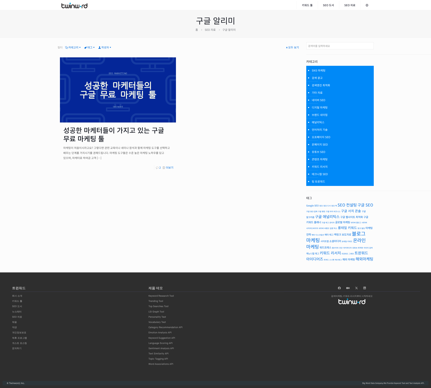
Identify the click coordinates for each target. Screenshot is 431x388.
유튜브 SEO (318, 152)
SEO (321, 205)
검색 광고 (317, 78)
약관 (14, 327)
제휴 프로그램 (19, 338)
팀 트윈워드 (318, 181)
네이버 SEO (318, 100)
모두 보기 (293, 47)
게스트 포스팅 (19, 343)
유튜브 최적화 (357, 247)
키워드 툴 (17, 301)
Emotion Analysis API (160, 332)
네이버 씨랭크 (324, 228)
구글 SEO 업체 (311, 211)
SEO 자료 (210, 30)
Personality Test (157, 317)
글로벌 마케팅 (342, 222)
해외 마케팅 (348, 259)
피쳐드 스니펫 (329, 259)
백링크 (337, 234)
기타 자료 (317, 93)
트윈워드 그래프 (348, 253)
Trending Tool (155, 301)
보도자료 (346, 234)
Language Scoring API (160, 343)
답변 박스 (333, 228)
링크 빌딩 (361, 228)
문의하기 (17, 348)
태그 (89, 47)
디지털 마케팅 (320, 107)
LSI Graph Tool (156, 312)
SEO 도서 (327, 205)
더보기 (169, 167)
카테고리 (73, 47)
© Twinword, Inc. (16, 383)
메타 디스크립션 (318, 235)
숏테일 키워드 (347, 241)
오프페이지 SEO (321, 137)
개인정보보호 (19, 332)
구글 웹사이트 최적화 (351, 217)
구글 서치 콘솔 (351, 210)
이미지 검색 (368, 247)
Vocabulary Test (157, 322)
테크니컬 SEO (320, 174)
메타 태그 (329, 234)
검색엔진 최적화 (321, 85)
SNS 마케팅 (318, 70)
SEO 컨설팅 (347, 205)
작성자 (105, 47)
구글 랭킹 (321, 211)
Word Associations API (160, 364)
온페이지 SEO (320, 144)
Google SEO (312, 205)
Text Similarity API (158, 353)
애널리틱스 (318, 122)
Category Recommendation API (165, 327)
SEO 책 (334, 205)
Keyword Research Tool (161, 296)
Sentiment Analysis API (161, 348)
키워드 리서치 (320, 167)
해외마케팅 (364, 259)
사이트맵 (325, 241)
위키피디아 (347, 247)
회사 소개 (17, 296)
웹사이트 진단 (337, 247)
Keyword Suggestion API (161, 338)
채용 (14, 322)
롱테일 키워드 (347, 227)
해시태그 (338, 259)
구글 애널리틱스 (327, 216)
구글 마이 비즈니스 (333, 211)
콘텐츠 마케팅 (320, 159)
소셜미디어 (335, 241)
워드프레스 (325, 247)
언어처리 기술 (320, 130)
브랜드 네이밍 (320, 115)
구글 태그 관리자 (328, 222)
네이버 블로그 (356, 222)
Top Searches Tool (158, 306)
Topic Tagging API (158, 359)
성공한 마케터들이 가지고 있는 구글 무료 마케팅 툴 (113, 134)
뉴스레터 (17, 312)
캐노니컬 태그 (312, 253)
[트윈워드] (74, 5)
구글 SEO (365, 205)
